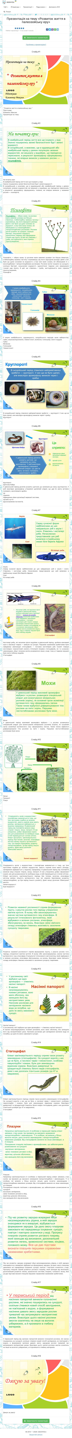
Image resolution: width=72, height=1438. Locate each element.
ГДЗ (5, 7)
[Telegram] (58, 29)
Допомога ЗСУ (54, 7)
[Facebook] (47, 29)
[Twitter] (50, 29)
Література (15, 7)
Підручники (40, 7)
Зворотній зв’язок (35, 1435)
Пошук (8, 12)
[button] (36, 37)
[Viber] (52, 29)
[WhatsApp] (55, 29)
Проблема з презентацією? (36, 44)
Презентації (27, 7)
